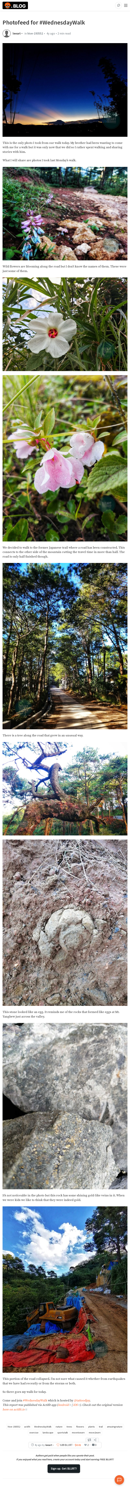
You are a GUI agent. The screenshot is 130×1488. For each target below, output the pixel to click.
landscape (48, 1432)
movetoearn (78, 1432)
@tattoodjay (82, 1400)
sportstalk (62, 1432)
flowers (80, 1426)
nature (59, 1426)
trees (69, 1426)
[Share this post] (95, 1440)
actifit (27, 1426)
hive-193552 (35, 33)
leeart (17, 33)
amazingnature (114, 1426)
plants (91, 1426)
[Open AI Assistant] (119, 1480)
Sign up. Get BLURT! (64, 1468)
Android (63, 1405)
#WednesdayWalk (35, 1400)
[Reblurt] (89, 1440)
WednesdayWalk (42, 1426)
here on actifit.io (14, 1409)
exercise (33, 1432)
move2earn (95, 1432)
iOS (75, 1405)
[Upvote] (58, 1444)
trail (101, 1426)
